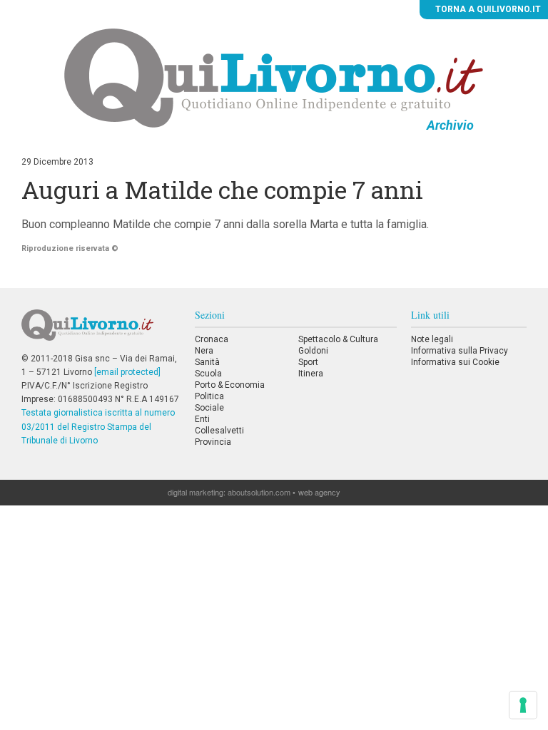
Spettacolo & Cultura (338, 339)
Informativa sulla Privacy (459, 351)
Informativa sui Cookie (455, 362)
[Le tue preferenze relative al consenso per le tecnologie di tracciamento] (523, 705)
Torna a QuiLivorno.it (487, 9)
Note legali (432, 339)
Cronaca (211, 339)
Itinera (310, 374)
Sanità (207, 362)
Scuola (208, 374)
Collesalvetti (219, 431)
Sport (308, 362)
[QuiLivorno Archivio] (273, 78)
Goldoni (313, 351)
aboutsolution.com (259, 492)
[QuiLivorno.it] (100, 330)
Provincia (213, 442)
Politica (209, 396)
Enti (202, 419)
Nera (204, 351)
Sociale (209, 408)
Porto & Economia (230, 385)
